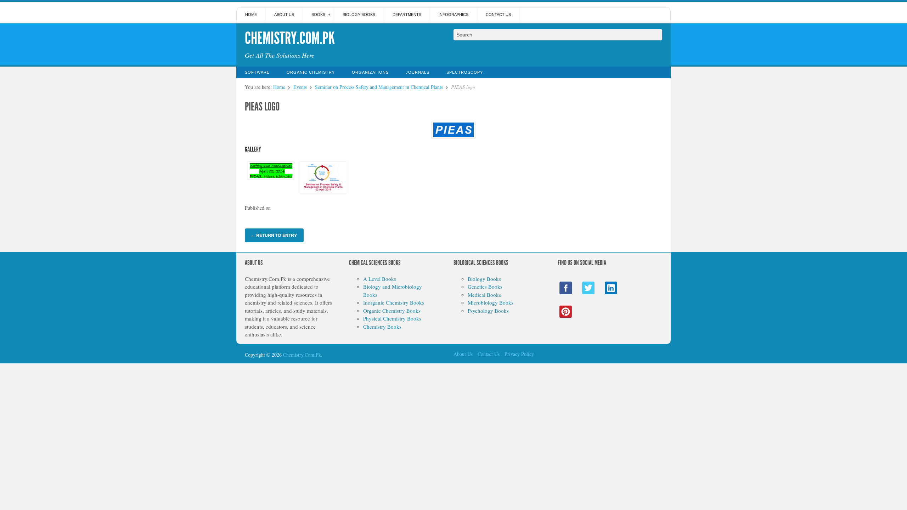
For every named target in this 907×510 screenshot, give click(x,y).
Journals (417, 72)
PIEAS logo (262, 106)
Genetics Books (485, 286)
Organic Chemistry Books (392, 310)
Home (251, 14)
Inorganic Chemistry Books (393, 302)
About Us (284, 14)
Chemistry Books (382, 326)
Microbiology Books (490, 302)
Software (257, 72)
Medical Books (484, 294)
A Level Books (379, 278)
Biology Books (359, 14)
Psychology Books (488, 310)
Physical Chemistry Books (392, 318)
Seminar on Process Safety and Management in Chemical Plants (379, 87)
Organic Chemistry (311, 72)
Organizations (370, 72)
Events (300, 87)
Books (318, 14)
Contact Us (498, 14)
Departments (407, 14)
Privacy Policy (519, 354)
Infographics (453, 14)
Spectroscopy (464, 72)
